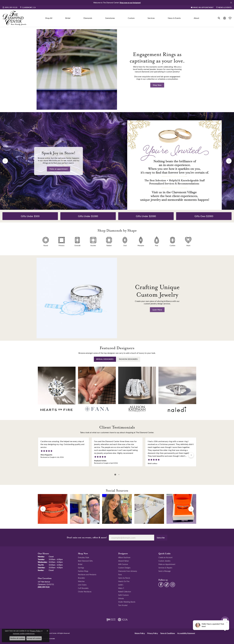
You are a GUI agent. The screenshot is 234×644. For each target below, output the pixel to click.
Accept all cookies (34, 638)
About (196, 18)
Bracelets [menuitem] (81, 578)
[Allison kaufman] (137, 390)
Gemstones (110, 18)
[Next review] (191, 455)
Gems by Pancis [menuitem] (124, 578)
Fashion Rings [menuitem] (83, 571)
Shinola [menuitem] (121, 598)
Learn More (58, 170)
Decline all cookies (17, 638)
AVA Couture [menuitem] (123, 564)
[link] (9, 7)
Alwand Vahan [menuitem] (123, 561)
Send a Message (164, 571)
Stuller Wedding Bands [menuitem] (126, 602)
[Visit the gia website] (123, 620)
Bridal (67, 18)
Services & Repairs (165, 567)
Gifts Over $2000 (204, 216)
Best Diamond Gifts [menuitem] (85, 561)
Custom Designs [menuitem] (124, 567)
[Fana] (97, 390)
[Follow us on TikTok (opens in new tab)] (166, 584)
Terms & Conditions (167, 633)
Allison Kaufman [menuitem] (124, 557)
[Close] (231, 2)
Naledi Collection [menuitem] (124, 591)
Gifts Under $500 (30, 216)
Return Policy (140, 633)
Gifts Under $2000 (146, 216)
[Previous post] (43, 509)
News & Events (174, 18)
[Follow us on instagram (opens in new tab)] (172, 584)
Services (151, 18)
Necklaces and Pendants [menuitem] (87, 574)
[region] (117, 161)
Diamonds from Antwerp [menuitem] (127, 571)
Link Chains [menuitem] (82, 584)
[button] (219, 18)
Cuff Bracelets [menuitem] (83, 588)
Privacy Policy (152, 633)
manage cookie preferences (23, 633)
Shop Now (157, 85)
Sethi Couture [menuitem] (123, 595)
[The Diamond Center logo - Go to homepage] (14, 18)
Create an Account (165, 557)
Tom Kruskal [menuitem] (122, 605)
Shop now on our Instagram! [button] (130, 2)
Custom (131, 18)
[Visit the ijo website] (111, 620)
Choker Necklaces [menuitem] (84, 591)
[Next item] (229, 161)
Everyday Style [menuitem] (83, 557)
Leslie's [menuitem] (120, 584)
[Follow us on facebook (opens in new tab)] (160, 584)
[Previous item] (5, 161)
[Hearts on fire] (57, 390)
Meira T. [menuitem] (121, 588)
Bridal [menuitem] (80, 564)
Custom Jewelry (164, 561)
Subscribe (161, 537)
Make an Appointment (166, 564)
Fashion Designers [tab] (128, 359)
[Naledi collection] (177, 390)
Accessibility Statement (186, 633)
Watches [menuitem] (81, 581)
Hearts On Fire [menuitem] (123, 581)
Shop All (48, 18)
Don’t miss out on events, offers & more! (87, 537)
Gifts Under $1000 (88, 216)
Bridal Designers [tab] (104, 359)
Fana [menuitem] (120, 574)
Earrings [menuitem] (81, 567)
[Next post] (191, 509)
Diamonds (87, 18)
